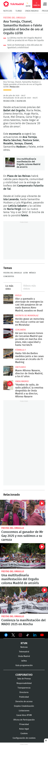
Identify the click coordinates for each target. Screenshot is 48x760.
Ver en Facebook (6, 635)
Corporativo (24, 675)
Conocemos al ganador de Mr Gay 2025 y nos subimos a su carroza (22, 512)
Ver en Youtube (42, 635)
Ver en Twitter (13, 635)
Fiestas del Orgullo (14, 18)
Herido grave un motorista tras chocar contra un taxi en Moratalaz (8, 319)
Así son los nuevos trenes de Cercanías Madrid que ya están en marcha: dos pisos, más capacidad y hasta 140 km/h (8, 334)
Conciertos (8, 276)
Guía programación (24, 665)
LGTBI (25, 273)
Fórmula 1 (20, 350)
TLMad (18, 11)
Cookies (24, 733)
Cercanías (20, 330)
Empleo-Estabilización (24, 706)
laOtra (24, 661)
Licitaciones (24, 711)
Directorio (24, 692)
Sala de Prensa (24, 679)
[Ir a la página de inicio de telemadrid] (13, 4)
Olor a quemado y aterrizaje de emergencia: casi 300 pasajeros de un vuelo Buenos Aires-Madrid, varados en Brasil (8, 299)
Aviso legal (24, 729)
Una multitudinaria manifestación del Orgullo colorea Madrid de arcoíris (10, 162)
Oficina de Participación (24, 720)
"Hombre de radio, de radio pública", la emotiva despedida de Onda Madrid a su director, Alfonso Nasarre (8, 385)
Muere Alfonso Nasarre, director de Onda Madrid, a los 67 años (8, 371)
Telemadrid (24, 652)
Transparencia (24, 688)
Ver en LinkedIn (34, 635)
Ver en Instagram (20, 635)
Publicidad (24, 697)
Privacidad (24, 724)
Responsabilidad (24, 683)
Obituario (20, 367)
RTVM (24, 643)
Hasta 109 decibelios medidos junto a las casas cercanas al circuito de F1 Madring (8, 354)
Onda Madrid (32, 11)
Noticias (7, 11)
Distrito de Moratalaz (26, 315)
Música (32, 273)
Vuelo (18, 295)
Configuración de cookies (24, 738)
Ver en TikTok (27, 635)
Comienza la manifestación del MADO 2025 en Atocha (24, 600)
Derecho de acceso (24, 702)
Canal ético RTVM (24, 715)
